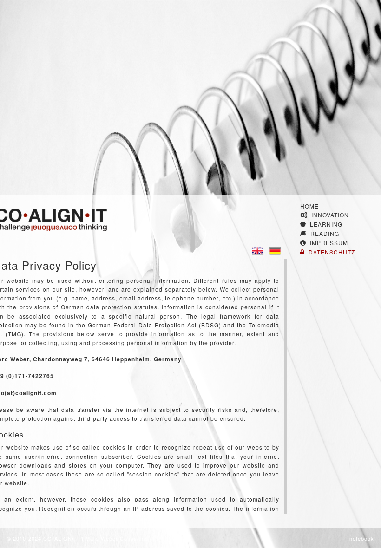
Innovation (330, 215)
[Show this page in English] (257, 250)
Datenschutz (332, 252)
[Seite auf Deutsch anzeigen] (275, 250)
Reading (324, 233)
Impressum (329, 243)
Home (309, 206)
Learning (326, 224)
